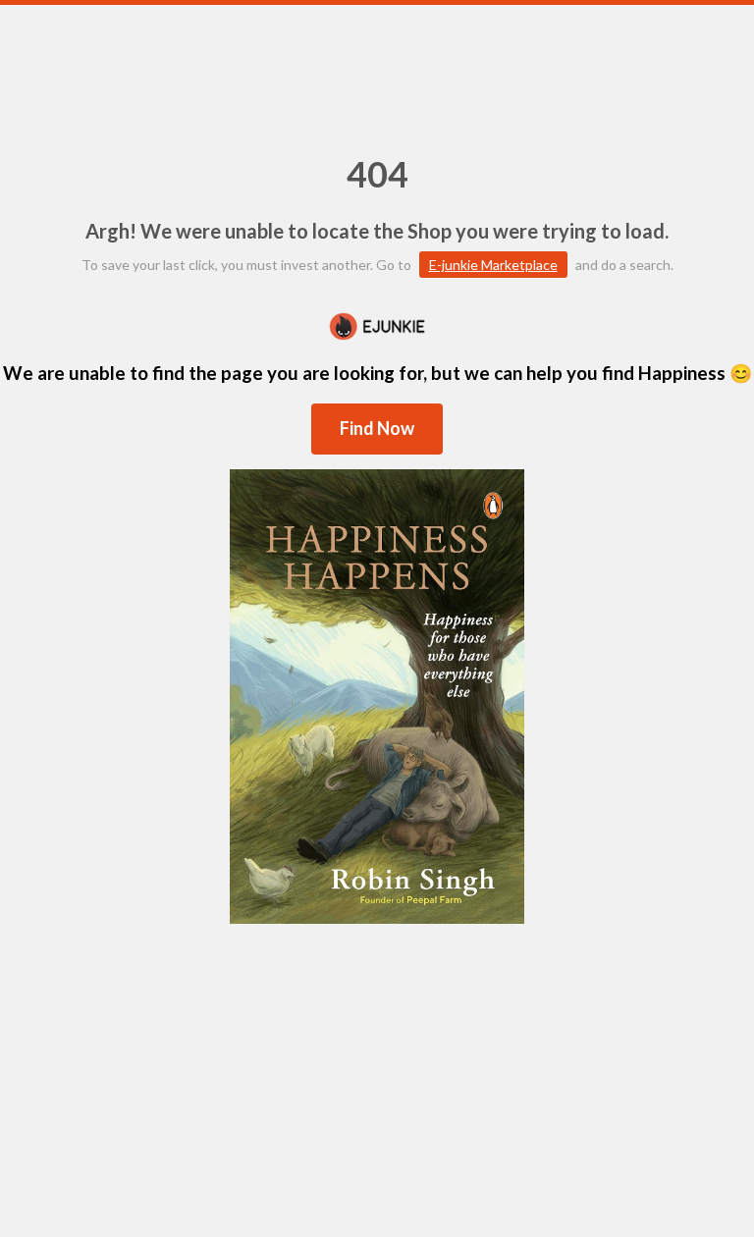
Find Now (377, 428)
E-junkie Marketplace (493, 264)
